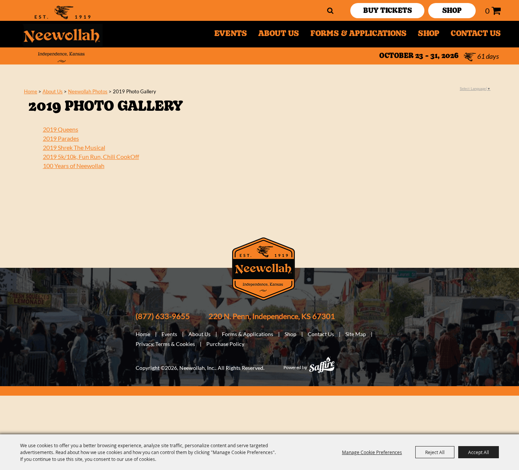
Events (230, 34)
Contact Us (476, 34)
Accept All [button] (478, 452)
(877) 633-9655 (163, 316)
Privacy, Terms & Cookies (165, 344)
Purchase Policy (225, 344)
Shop (428, 34)
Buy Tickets (387, 11)
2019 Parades (61, 138)
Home (30, 91)
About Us (278, 34)
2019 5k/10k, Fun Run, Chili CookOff (91, 156)
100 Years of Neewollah (73, 165)
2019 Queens (60, 129)
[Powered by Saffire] (321, 365)
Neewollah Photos (88, 91)
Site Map (355, 334)
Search (330, 10)
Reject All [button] (435, 452)
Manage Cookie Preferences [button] (372, 452)
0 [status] (487, 10)
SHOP (452, 11)
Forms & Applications (358, 34)
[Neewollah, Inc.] (62, 34)
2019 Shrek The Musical (74, 147)
